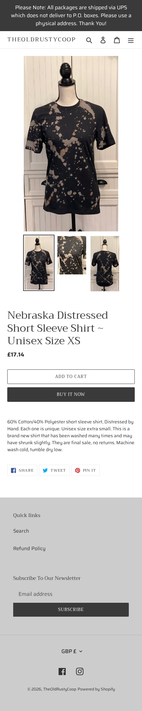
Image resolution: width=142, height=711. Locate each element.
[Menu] (131, 40)
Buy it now (71, 394)
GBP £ (68, 651)
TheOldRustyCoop (41, 39)
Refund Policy (29, 548)
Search (21, 531)
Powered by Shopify (96, 689)
